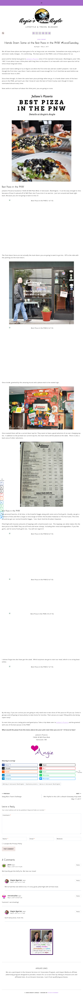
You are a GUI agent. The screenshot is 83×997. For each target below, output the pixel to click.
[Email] (49, 33)
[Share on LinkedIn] (1, 502)
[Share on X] (1, 487)
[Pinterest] (46, 33)
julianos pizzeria (32, 784)
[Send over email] (1, 506)
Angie (38, 46)
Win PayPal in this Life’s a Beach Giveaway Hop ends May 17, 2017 (62, 796)
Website (60, 839)
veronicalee (13, 896)
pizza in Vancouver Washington (50, 784)
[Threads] (40, 33)
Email (32, 839)
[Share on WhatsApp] (1, 509)
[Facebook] (33, 33)
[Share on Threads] (1, 491)
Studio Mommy (53, 992)
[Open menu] (41, 3)
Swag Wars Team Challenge (12, 795)
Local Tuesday (41, 39)
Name (5, 839)
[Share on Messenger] (1, 517)
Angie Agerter (16, 880)
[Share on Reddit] (1, 498)
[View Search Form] (3, 33)
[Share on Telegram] (1, 513)
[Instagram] (36, 33)
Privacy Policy (17, 844)
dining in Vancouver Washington (13, 784)
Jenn (9, 865)
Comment (7, 815)
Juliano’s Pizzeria (32, 59)
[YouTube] (43, 33)
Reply (78, 865)
